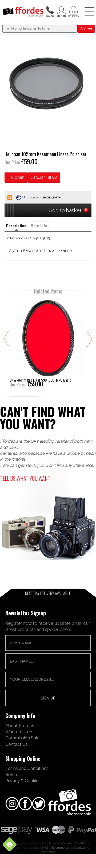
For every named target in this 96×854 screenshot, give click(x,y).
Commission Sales (23, 737)
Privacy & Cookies (23, 780)
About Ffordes (19, 725)
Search (86, 29)
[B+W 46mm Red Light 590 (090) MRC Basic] (48, 342)
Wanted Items (19, 731)
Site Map (81, 843)
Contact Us (16, 744)
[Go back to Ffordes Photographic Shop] (23, 12)
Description (16, 225)
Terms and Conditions (27, 768)
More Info (39, 225)
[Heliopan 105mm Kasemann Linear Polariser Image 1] (48, 83)
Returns (13, 774)
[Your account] (50, 9)
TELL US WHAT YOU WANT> (26, 478)
